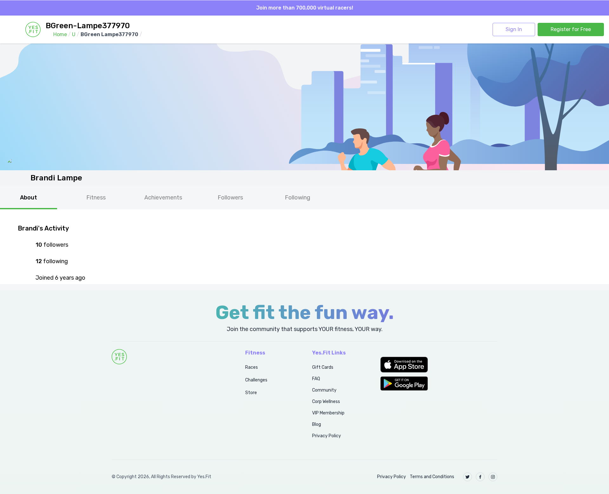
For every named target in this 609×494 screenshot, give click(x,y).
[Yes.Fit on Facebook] (480, 476)
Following (297, 197)
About (28, 197)
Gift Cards (322, 367)
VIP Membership (328, 413)
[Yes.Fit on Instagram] (492, 476)
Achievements (163, 197)
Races (251, 367)
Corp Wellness (326, 401)
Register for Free (571, 29)
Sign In (514, 29)
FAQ (316, 378)
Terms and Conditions (432, 476)
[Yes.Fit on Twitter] (467, 476)
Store (251, 392)
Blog (316, 424)
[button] (438, 365)
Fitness (96, 197)
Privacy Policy (326, 436)
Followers (230, 197)
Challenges (256, 380)
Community (324, 390)
